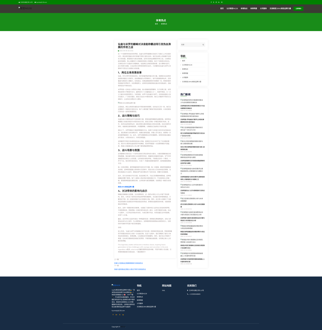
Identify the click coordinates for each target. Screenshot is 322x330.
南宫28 (123, 327)
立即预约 (298, 8)
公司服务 (263, 8)
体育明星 (253, 8)
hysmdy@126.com (41, 2)
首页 (222, 8)
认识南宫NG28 (232, 8)
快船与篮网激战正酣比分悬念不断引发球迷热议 (130, 269)
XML (163, 290)
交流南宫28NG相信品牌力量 (280, 8)
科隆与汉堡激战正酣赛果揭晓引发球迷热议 (128, 263)
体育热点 (244, 8)
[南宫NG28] (41, 8)
